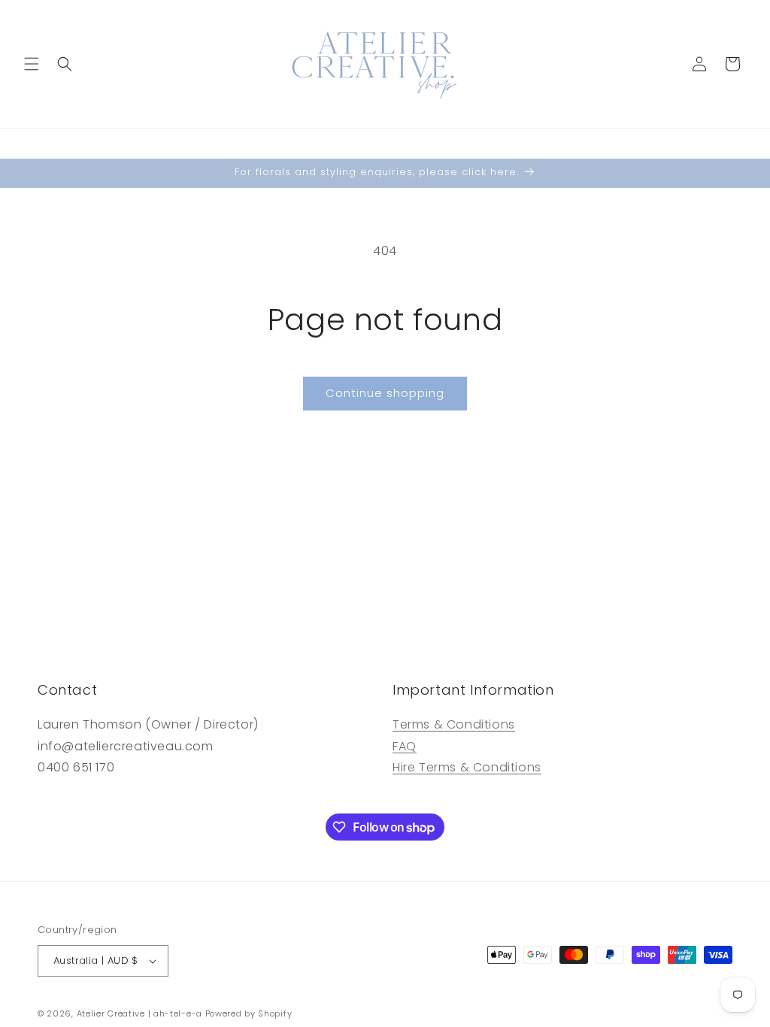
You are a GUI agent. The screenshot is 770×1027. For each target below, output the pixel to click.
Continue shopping (385, 393)
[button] (31, 63)
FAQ (405, 746)
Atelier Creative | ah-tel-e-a (139, 1013)
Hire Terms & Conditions (467, 767)
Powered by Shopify (249, 1013)
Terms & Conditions (454, 724)
